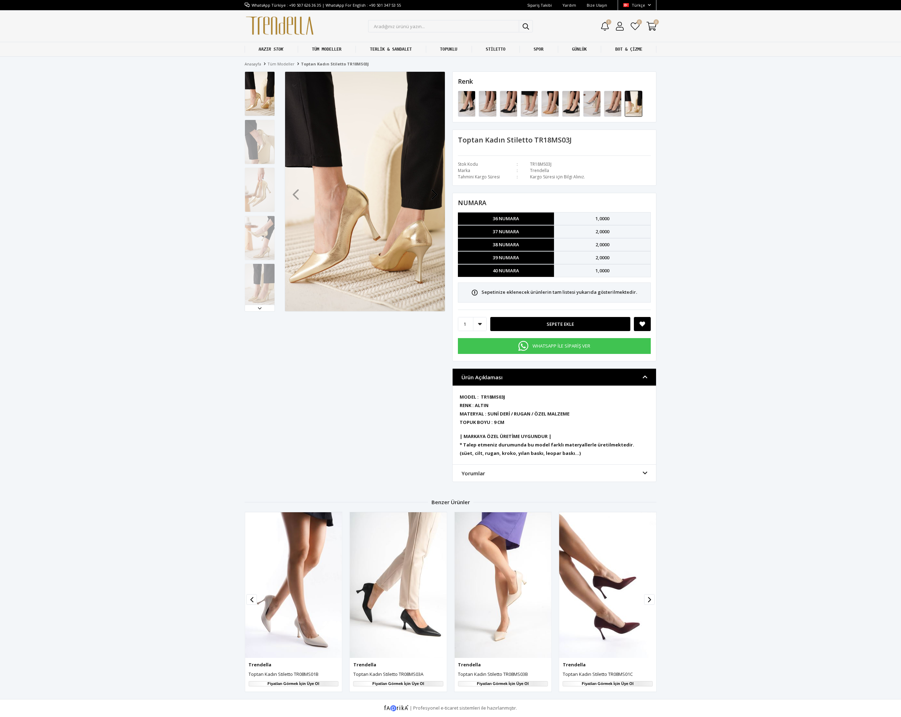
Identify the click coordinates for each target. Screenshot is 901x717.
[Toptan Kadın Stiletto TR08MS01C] (607, 585)
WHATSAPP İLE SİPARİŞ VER (561, 346)
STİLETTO (495, 49)
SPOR (538, 49)
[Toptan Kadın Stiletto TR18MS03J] (633, 103)
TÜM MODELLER (326, 49)
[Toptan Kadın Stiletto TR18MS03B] (488, 103)
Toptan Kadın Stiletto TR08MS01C (598, 674)
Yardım (569, 5)
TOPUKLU (448, 49)
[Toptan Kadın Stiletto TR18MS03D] (529, 103)
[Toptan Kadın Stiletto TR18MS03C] (509, 103)
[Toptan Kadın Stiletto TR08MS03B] (503, 585)
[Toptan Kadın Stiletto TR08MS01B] (293, 585)
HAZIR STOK (271, 49)
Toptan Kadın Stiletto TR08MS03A (388, 674)
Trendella (539, 170)
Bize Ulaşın (597, 5)
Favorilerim (638, 23)
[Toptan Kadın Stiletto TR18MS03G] (592, 103)
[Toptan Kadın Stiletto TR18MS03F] (571, 103)
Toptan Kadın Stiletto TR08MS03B (493, 674)
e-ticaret (449, 707)
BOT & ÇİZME (628, 49)
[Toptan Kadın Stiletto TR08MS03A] (398, 585)
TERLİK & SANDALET (391, 49)
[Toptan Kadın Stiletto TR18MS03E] (550, 103)
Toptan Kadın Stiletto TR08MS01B (283, 674)
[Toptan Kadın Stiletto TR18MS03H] (613, 103)
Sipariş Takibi (539, 5)
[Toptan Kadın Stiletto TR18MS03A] (467, 103)
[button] (260, 308)
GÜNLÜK (579, 49)
